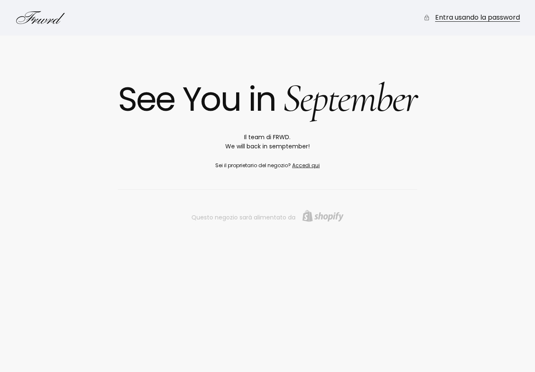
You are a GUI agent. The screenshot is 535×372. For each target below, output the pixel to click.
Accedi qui (306, 165)
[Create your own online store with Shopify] (323, 216)
